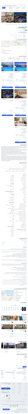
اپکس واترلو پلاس (24, 321)
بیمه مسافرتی (25, 395)
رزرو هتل (26, 387)
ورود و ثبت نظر (24, 366)
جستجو (4, 7)
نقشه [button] (25, 47)
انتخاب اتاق (20, 87)
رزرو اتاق (7, 115)
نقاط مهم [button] (11, 24)
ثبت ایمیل (6, 388)
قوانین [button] (13, 24)
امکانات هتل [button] (16, 24)
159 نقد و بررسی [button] (21, 30)
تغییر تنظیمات (6, 411)
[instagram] (15, 405)
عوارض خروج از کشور (19, 392)
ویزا (26, 391)
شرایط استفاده (22, 412)
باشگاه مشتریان (19, 391)
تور (26, 392)
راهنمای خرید (19, 387)
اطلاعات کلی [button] (25, 24)
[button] (6, 10)
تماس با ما (14, 387)
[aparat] (10, 405)
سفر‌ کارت (14, 391)
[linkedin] (13, 405)
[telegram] (12, 405)
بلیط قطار (26, 388)
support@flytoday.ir (4, 392)
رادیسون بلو (11, 321)
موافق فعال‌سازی (6, 409)
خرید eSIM (26, 396)
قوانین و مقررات (19, 388)
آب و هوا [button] (8, 24)
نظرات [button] (6, 24)
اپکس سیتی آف (11, 336)
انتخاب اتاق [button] (22, 24)
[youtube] (17, 405)
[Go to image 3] (7, 328)
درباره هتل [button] (19, 24)
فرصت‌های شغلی (13, 388)
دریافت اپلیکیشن (13, 392)
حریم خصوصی (25, 412)
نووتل (25, 336)
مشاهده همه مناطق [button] (25, 54)
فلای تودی (2, 404)
